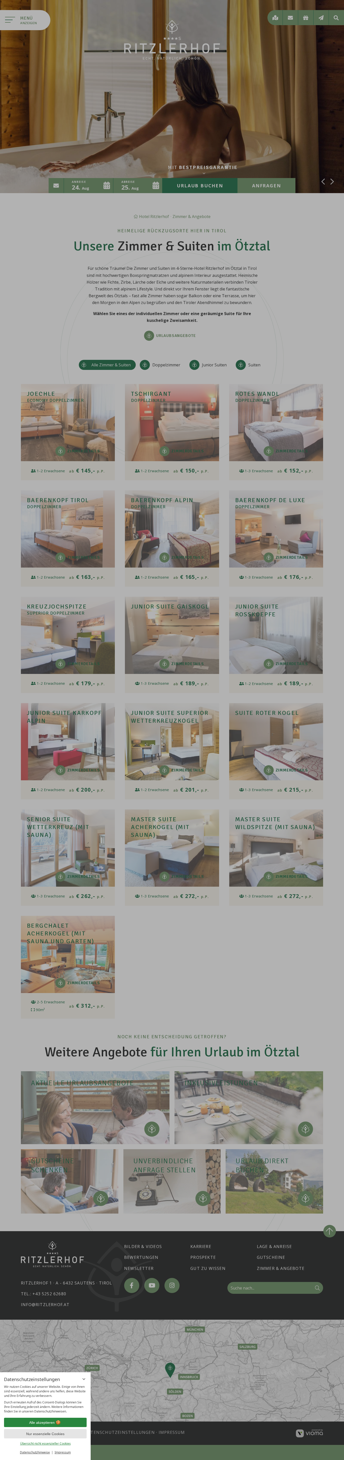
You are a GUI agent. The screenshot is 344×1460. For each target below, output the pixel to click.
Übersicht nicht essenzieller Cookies (45, 1443)
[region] (45, 1399)
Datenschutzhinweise (35, 1452)
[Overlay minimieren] (84, 1379)
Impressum (63, 1452)
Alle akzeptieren (42, 1423)
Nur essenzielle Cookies (45, 1434)
